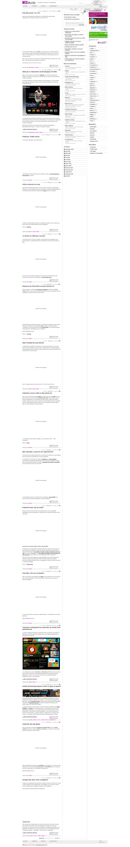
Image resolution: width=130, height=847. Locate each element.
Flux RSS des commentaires (72, 19)
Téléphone (92, 104)
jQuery (92, 83)
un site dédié (52, 497)
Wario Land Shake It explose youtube (74, 44)
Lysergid (29, 334)
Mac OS (92, 85)
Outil (39, 719)
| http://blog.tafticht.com (41, 845)
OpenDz (92, 137)
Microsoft (32, 67)
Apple (53, 396)
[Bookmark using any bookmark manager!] (55, 66)
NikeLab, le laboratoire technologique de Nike (39, 72)
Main (102, 6)
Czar (42, 326)
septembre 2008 (69, 149)
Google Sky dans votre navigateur (35, 780)
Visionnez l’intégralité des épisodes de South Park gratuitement (41, 628)
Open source (93, 96)
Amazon (92, 54)
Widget (92, 114)
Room (44, 190)
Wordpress (93, 118)
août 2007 (67, 176)
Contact (43, 6)
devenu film (45, 327)
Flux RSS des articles (70, 17)
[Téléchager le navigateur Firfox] (98, 23)
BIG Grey (24, 845)
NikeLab (42, 75)
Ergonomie (93, 67)
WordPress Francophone (96, 153)
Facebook (92, 71)
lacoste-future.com (47, 277)
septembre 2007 (69, 174)
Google (31, 835)
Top (102, 842)
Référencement (94, 100)
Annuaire (92, 56)
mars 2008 (68, 161)
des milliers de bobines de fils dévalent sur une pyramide (41, 554)
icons (91, 79)
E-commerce (93, 65)
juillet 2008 (68, 153)
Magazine (92, 87)
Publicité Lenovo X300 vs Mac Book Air (37, 393)
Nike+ (42, 576)
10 (60, 284)
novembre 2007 (69, 170)
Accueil (25, 6)
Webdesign (52, 719)
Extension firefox (94, 69)
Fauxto (31, 708)
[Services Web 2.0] (98, 37)
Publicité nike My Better (31, 724)
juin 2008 (67, 155)
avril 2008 (67, 159)
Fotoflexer (25, 708)
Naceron (92, 135)
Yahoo (91, 120)
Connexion (93, 147)
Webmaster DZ (94, 141)
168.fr (28, 442)
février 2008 (68, 163)
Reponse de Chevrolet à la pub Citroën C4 (38, 286)
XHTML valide (93, 149)
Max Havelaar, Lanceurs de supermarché (37, 452)
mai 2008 (67, 157)
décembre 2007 (69, 167)
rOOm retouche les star (31, 184)
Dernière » (57, 838)
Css (91, 61)
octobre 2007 (68, 172)
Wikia (91, 116)
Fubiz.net (29, 227)
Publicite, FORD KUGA (31, 137)
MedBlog (45, 11)
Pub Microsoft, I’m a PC (31, 13)
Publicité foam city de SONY (33, 507)
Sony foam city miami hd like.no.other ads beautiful (35, 546)
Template (92, 106)
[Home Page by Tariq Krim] (98, 30)
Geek (91, 75)
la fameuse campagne (41, 289)
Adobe (30, 719)
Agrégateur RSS (94, 50)
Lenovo (39, 396)
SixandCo (44, 459)
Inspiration (32, 132)
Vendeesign (93, 139)
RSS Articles (53, 6)
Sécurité (92, 102)
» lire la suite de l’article (29, 129)
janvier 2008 (68, 165)
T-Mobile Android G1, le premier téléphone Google (73, 42)
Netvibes (92, 92)
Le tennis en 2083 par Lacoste (33, 236)
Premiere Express (35, 701)
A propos (34, 6)
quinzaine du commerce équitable (51, 462)
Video (37, 67)
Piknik (58, 706)
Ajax (91, 52)
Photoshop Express (34, 702)
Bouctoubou (93, 126)
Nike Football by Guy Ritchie (33, 343)
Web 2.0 (41, 132)
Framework (93, 73)
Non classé (32, 231)
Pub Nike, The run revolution (33, 573)
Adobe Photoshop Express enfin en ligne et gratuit (41, 686)
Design (35, 719)
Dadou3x (92, 128)
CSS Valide (93, 151)
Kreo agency (93, 131)
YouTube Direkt (26, 821)
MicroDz (92, 133)
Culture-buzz (30, 564)
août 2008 (67, 151)
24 (60, 11)
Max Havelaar (53, 459)
